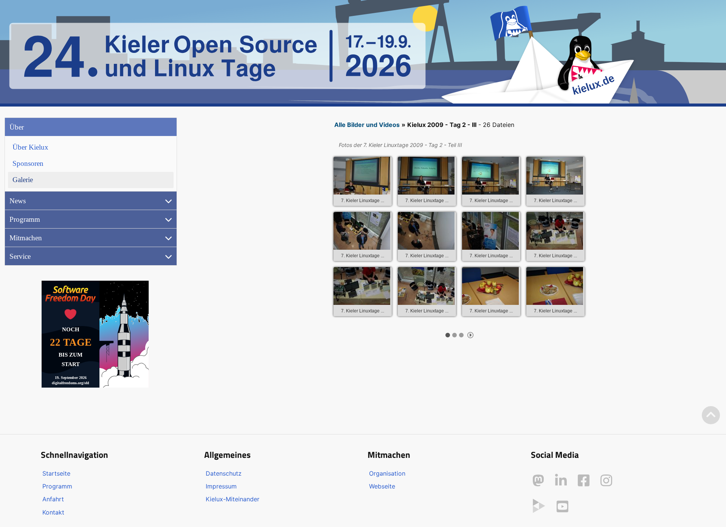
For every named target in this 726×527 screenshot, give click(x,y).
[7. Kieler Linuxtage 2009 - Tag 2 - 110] (362, 286)
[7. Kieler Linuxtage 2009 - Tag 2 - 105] (554, 176)
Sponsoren (27, 163)
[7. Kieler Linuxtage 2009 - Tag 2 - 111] (426, 286)
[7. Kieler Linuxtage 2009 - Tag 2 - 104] (490, 176)
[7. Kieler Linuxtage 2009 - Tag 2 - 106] (362, 231)
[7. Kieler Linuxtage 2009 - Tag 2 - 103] (426, 176)
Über (16, 127)
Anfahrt (53, 499)
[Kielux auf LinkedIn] (561, 480)
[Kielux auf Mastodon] (538, 480)
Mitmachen (25, 238)
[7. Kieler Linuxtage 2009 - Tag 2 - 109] (554, 231)
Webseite (382, 486)
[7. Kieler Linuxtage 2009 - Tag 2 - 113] (554, 286)
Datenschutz (224, 473)
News (17, 201)
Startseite (56, 473)
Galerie (22, 180)
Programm (24, 219)
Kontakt (53, 512)
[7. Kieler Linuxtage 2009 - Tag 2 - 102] (362, 176)
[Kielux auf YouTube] (562, 506)
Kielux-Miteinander (232, 499)
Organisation (387, 473)
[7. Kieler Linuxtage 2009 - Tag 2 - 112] (490, 286)
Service (20, 256)
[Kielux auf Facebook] (583, 480)
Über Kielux (30, 147)
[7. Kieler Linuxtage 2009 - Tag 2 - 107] (426, 231)
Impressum (221, 486)
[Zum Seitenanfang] (711, 415)
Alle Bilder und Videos (367, 124)
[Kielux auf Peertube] (539, 505)
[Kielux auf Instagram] (606, 480)
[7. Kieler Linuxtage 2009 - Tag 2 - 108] (490, 231)
